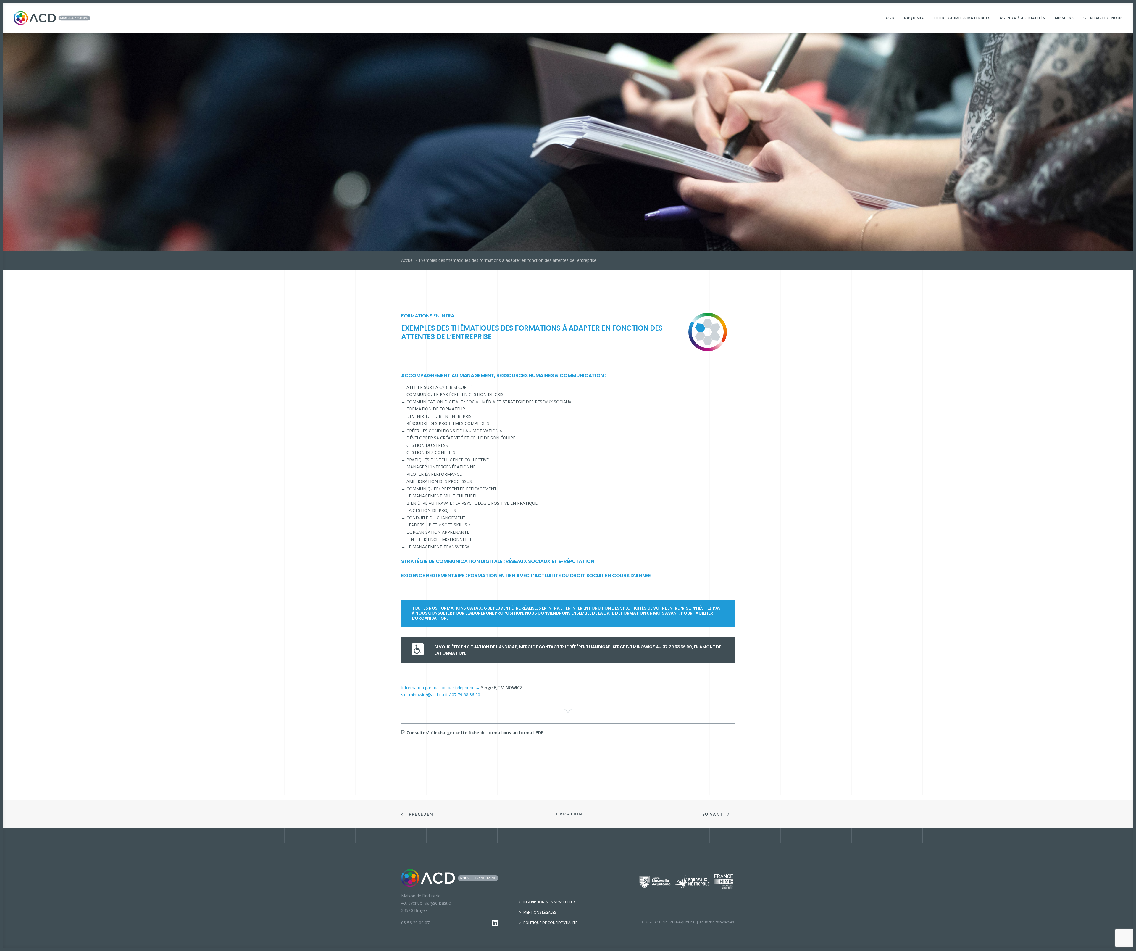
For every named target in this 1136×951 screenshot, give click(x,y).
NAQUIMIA (914, 17)
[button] (495, 924)
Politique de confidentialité (550, 922)
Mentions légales (539, 912)
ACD (890, 17)
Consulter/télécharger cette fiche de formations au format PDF (474, 732)
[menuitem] (892, 18)
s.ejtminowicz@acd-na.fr (424, 694)
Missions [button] (1064, 17)
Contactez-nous (1103, 17)
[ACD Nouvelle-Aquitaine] (52, 18)
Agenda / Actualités (1022, 17)
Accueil (407, 260)
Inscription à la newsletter (549, 902)
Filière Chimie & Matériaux (962, 17)
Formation (568, 814)
